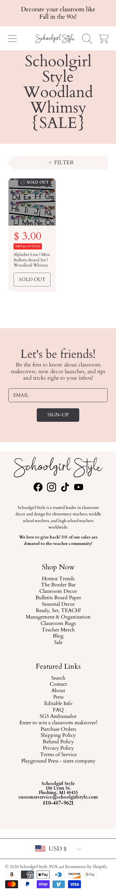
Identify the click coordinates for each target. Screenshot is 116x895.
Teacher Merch (58, 630)
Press (58, 697)
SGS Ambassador (58, 716)
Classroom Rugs (58, 623)
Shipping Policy (58, 735)
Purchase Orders (58, 729)
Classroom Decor (58, 592)
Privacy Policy (58, 748)
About (58, 691)
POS (53, 867)
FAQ (58, 710)
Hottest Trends (58, 579)
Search (58, 678)
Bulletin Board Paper (58, 598)
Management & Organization (58, 617)
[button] (12, 38)
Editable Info (58, 704)
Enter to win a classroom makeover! (58, 722)
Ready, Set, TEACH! (58, 611)
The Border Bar (58, 585)
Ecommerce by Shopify (86, 867)
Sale (58, 643)
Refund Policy (58, 742)
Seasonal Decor (58, 604)
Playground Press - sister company (58, 761)
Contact (58, 684)
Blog (58, 636)
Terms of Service (58, 755)
